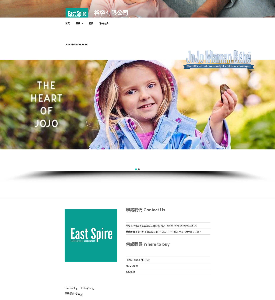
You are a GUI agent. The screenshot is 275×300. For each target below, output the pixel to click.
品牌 (78, 23)
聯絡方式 (103, 23)
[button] (4, 104)
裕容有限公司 (111, 12)
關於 (91, 23)
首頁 (67, 23)
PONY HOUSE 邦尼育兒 (138, 259)
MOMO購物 (132, 265)
